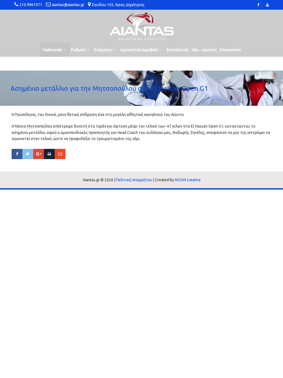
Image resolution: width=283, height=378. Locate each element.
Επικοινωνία (230, 50)
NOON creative (188, 180)
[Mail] (60, 154)
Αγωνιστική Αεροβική (139, 50)
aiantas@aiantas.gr (68, 4)
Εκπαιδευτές (178, 50)
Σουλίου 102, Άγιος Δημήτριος (118, 4)
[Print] (49, 154)
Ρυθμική (78, 50)
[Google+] (38, 154)
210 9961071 (30, 4)
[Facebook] (17, 154)
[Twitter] (27, 154)
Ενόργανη (103, 50)
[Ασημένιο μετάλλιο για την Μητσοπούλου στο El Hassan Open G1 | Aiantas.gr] (141, 26)
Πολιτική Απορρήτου (134, 180)
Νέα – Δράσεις (204, 50)
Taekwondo (52, 50)
